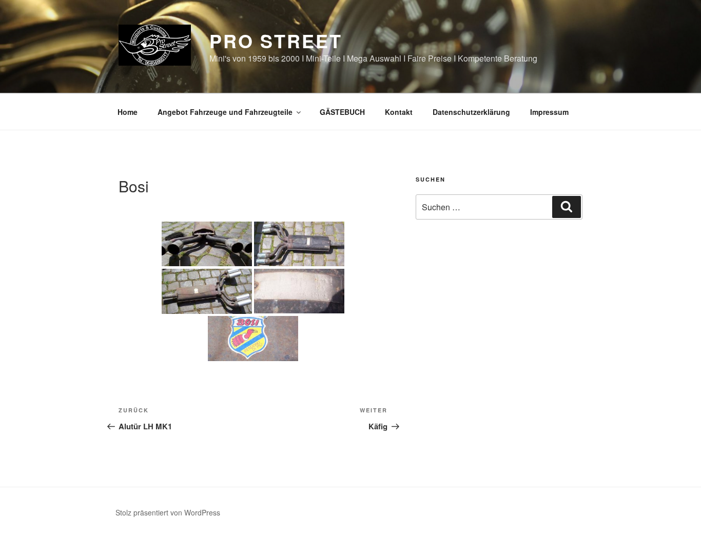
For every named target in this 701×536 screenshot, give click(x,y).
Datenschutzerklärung (471, 112)
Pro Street (275, 40)
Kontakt (399, 112)
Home (128, 112)
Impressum (549, 112)
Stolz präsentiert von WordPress (167, 512)
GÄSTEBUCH (342, 112)
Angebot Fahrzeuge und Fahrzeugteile (225, 112)
